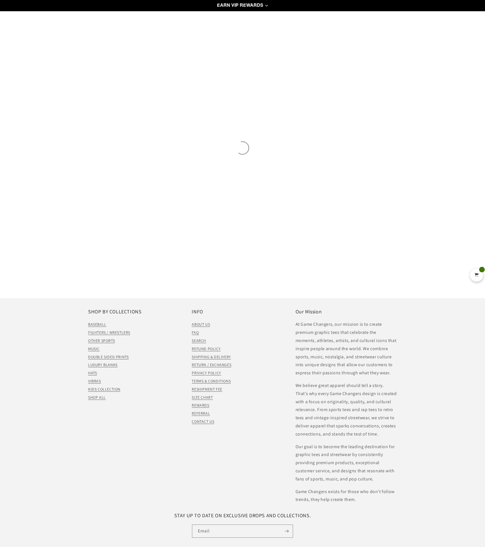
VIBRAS (94, 381)
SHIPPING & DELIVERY (211, 356)
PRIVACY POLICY (206, 372)
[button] (242, 5)
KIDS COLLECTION (104, 389)
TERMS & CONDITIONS (211, 381)
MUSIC (94, 348)
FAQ (195, 332)
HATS (92, 372)
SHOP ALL (97, 397)
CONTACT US (203, 421)
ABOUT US (201, 324)
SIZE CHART (202, 397)
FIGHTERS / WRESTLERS (109, 332)
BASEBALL (97, 324)
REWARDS (200, 405)
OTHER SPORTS (101, 340)
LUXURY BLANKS (103, 364)
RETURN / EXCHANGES (211, 364)
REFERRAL (201, 413)
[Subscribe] (286, 531)
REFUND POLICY (206, 348)
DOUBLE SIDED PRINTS (108, 356)
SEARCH (199, 340)
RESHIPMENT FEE (207, 389)
